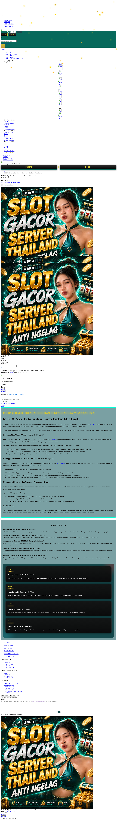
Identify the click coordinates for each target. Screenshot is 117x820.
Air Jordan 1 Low (9, 123)
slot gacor (54, 439)
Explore (3, 49)
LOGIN (88, 167)
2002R (6, 146)
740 (5, 144)
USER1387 (7, 693)
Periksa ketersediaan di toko (8, 403)
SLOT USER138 (9, 651)
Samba (6, 134)
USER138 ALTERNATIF (11, 683)
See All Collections (9, 129)
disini (11, 372)
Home (5, 171)
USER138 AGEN (9, 686)
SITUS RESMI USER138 (11, 654)
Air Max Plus (7, 124)
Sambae (6, 137)
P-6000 (6, 126)
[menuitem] (7, 52)
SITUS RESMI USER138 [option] (5, 356)
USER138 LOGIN (9, 25)
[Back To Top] (1, 817)
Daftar (12, 34)
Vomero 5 (6, 127)
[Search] (3, 46)
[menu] (58, 102)
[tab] (58, 50)
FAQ (5, 673)
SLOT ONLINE (8, 645)
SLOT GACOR (8, 648)
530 (5, 143)
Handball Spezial (8, 132)
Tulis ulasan (22, 394)
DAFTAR (29, 167)
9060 (5, 149)
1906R (6, 148)
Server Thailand (61, 463)
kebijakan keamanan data (38, 701)
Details (2, 406)
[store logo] (14, 32)
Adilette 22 (7, 135)
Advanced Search (5, 43)
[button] (4, 259)
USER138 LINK (8, 23)
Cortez (6, 121)
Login (4, 34)
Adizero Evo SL (8, 138)
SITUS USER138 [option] (3, 359)
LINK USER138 (8, 689)
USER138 (7, 22)
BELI (2, 388)
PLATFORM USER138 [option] (4, 363)
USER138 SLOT (9, 26)
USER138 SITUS (9, 685)
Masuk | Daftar (8, 20)
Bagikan (3, 405)
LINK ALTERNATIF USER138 (13, 691)
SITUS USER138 (7, 158)
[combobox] (9, 41)
